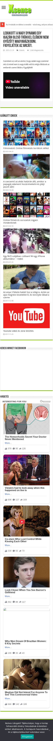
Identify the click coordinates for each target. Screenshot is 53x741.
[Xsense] (26, 9)
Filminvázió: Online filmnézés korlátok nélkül (26, 148)
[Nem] (49, 730)
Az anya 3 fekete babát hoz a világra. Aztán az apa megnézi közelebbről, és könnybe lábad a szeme (26, 295)
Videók (21, 50)
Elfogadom (27, 736)
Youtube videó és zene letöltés (18, 331)
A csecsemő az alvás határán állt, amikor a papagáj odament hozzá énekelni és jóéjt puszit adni (24, 184)
